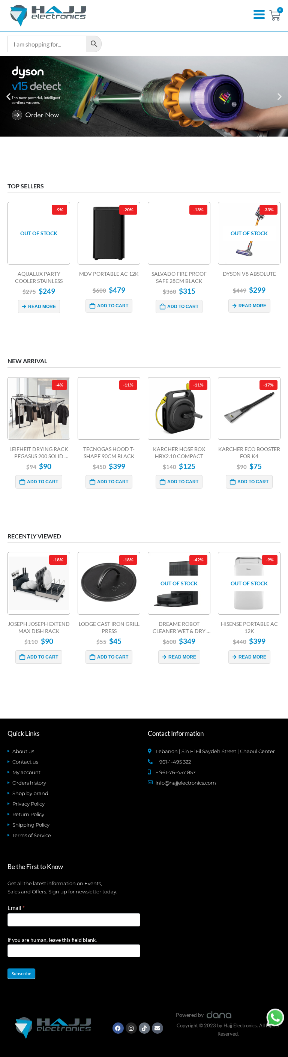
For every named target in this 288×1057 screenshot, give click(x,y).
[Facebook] (118, 1028)
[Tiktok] (144, 1028)
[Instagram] (131, 1028)
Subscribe (21, 973)
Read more (42, 306)
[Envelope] (157, 1028)
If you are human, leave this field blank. (52, 940)
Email (16, 907)
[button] (8, 96)
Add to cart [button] (112, 305)
